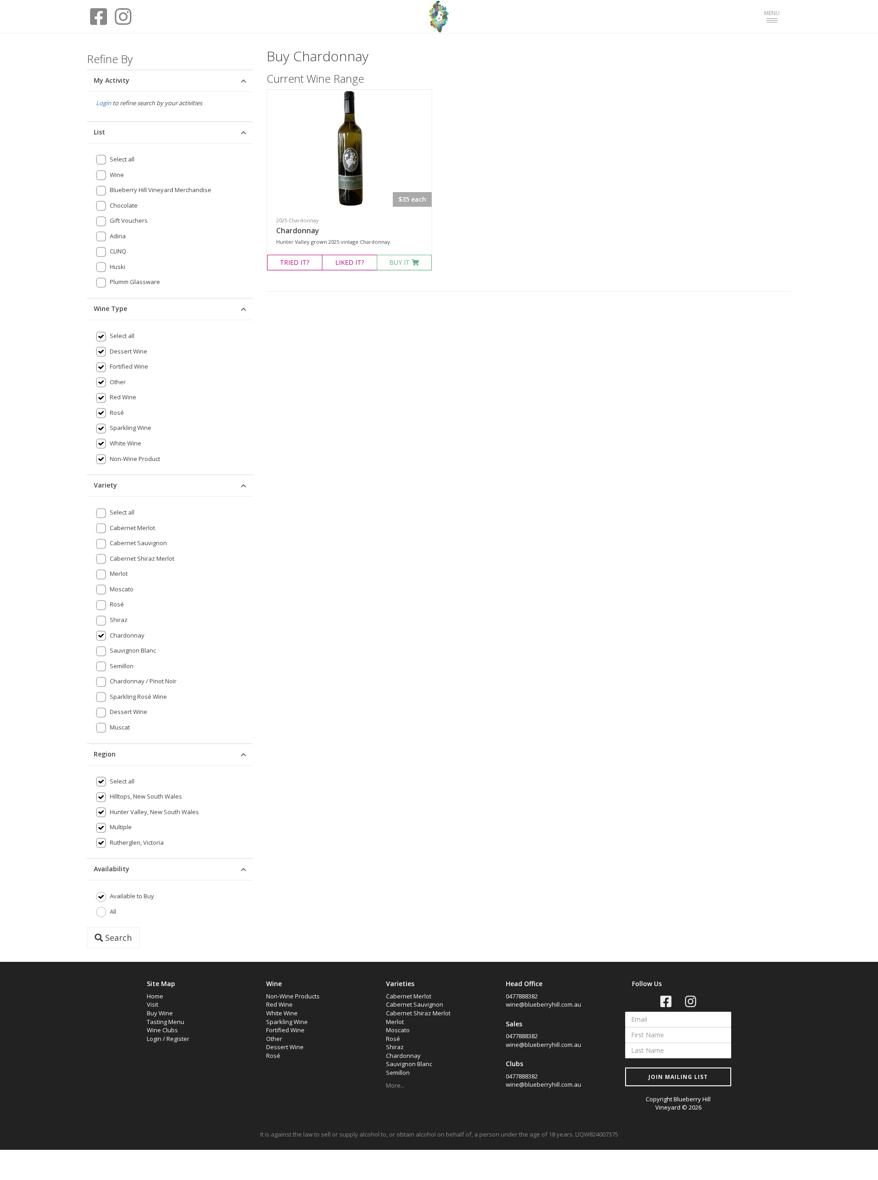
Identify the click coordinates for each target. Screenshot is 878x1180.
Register (177, 1039)
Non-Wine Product (135, 459)
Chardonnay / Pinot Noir (143, 681)
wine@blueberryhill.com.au (543, 1004)
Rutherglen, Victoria (137, 842)
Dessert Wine (128, 351)
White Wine (125, 443)
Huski (117, 267)
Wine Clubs (162, 1030)
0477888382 (522, 996)
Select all (122, 159)
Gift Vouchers (129, 220)
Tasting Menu (165, 1022)
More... (395, 1085)
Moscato (122, 589)
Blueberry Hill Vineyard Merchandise (160, 190)
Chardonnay (127, 635)
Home (155, 996)
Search (117, 937)
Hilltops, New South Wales (146, 796)
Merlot (119, 573)
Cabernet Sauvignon (138, 543)
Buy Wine (160, 1013)
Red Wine (123, 397)
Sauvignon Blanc (133, 650)
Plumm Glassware (135, 282)
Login (103, 103)
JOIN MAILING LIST (678, 1077)
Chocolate (124, 205)
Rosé (117, 412)
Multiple (121, 827)
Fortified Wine (129, 366)
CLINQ (118, 251)
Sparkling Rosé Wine (138, 696)
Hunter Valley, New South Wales (154, 812)
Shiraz (119, 620)
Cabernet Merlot (132, 528)
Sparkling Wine (130, 428)
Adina (118, 236)
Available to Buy (132, 896)
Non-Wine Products (293, 996)
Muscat (120, 727)
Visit (152, 1004)
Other (118, 382)
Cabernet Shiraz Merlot (142, 558)
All (113, 911)
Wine (117, 175)
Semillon (122, 666)
